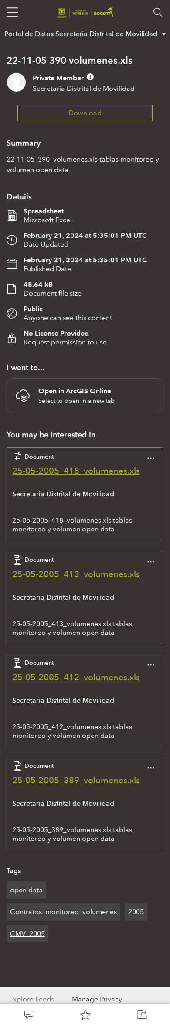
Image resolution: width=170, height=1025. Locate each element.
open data (26, 890)
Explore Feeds (31, 999)
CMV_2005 (27, 933)
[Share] (141, 1014)
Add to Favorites (85, 1014)
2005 (136, 912)
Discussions (28, 1014)
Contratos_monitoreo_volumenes (63, 912)
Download (85, 113)
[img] (90, 76)
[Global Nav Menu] (12, 12)
